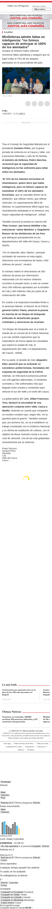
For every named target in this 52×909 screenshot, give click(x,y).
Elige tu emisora (39, 9)
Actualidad (8, 32)
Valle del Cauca (9, 458)
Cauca (5, 460)
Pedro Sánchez (9, 448)
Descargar (5, 905)
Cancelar (13, 883)
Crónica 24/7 (6, 836)
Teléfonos (21, 750)
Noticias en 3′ (7, 803)
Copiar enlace (7, 903)
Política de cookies (43, 743)
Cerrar (4, 860)
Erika (4, 111)
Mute (3, 792)
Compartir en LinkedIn (11, 897)
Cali (4, 455)
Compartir (36, 846)
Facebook (28, 103)
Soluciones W (41, 747)
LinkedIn (40, 103)
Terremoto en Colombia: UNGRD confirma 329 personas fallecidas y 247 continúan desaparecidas (20, 719)
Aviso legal (7, 743)
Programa (24, 6)
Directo (36, 803)
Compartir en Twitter (10, 895)
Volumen (5, 795)
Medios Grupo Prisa (26, 764)
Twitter (34, 103)
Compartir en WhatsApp (12, 900)
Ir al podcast (25, 846)
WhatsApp (47, 103)
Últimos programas (23, 803)
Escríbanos (30, 750)
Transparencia (29, 747)
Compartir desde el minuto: (15, 908)
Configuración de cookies (14, 747)
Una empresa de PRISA (26, 758)
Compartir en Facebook (12, 892)
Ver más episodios (9, 846)
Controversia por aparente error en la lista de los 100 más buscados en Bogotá (19, 692)
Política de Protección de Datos (23, 743)
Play (3, 798)
